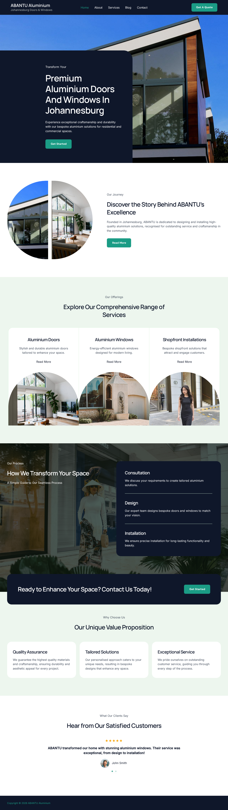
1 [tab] (112, 771)
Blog (128, 7)
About (98, 7)
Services (114, 7)
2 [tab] (116, 771)
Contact (142, 7)
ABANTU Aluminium (30, 5)
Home (85, 7)
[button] (204, 7)
